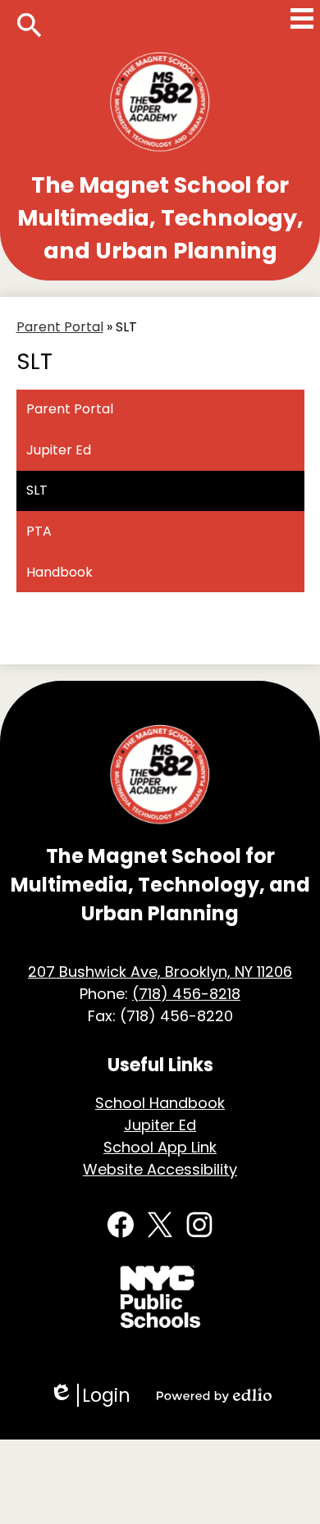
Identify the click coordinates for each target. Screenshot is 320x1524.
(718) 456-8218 (186, 993)
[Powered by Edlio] (214, 1395)
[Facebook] (120, 1224)
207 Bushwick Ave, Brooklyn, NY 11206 (160, 971)
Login (89, 1395)
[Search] (29, 25)
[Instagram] (199, 1224)
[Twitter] (160, 1224)
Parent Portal (59, 326)
